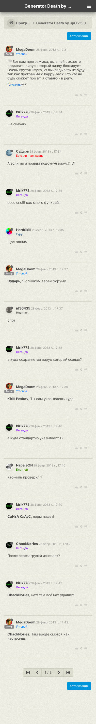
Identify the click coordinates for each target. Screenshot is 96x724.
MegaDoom (25, 49)
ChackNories (27, 544)
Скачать (14, 85)
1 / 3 (48, 672)
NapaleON (24, 465)
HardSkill (23, 230)
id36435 (23, 308)
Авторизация (79, 36)
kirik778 (23, 112)
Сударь (22, 151)
